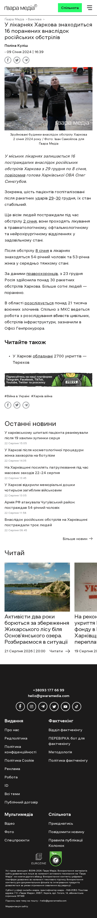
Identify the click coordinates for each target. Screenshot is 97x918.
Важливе (35, 19)
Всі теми (12, 794)
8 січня (42, 251)
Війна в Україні (18, 396)
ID (6, 785)
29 (51, 198)
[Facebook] (8, 60)
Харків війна (42, 396)
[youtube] (65, 706)
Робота (11, 777)
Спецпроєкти (17, 840)
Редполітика (16, 738)
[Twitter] (17, 60)
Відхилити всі (46, 902)
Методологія (60, 752)
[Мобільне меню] (89, 7)
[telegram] (42, 706)
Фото (9, 831)
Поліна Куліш (16, 45)
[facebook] (20, 706)
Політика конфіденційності (20, 749)
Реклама (12, 768)
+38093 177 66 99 (48, 690)
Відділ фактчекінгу (65, 730)
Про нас (12, 730)
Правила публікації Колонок (65, 842)
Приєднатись (60, 823)
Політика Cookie (19, 760)
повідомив (15, 175)
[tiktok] (76, 706)
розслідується (39, 303)
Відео (10, 823)
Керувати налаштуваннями (27, 910)
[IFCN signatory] (56, 859)
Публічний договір (21, 802)
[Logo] (21, 7)
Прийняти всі (17, 902)
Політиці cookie (58, 894)
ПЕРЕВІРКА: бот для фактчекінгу (66, 740)
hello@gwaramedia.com (48, 695)
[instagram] (31, 706)
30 (58, 198)
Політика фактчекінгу (68, 760)
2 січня (30, 221)
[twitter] (54, 706)
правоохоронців (42, 274)
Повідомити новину (66, 831)
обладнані (43, 356)
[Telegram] (26, 60)
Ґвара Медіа (14, 19)
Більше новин (75, 538)
